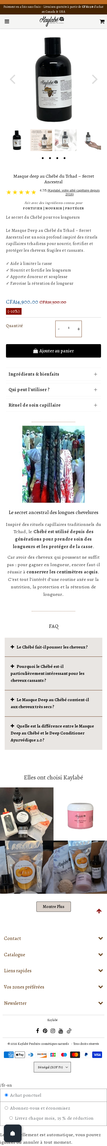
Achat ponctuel (25, 1095)
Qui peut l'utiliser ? (29, 389)
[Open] (13, 1133)
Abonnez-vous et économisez (39, 1108)
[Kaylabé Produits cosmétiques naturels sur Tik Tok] (69, 1032)
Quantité (14, 326)
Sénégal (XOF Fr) (50, 1067)
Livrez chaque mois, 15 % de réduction (54, 1118)
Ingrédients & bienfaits (34, 374)
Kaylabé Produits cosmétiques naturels (43, 1044)
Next (95, 78)
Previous (12, 78)
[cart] (102, 21)
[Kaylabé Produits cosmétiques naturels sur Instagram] (53, 1032)
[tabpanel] (17, 140)
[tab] (53, 647)
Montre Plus (53, 907)
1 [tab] (42, 157)
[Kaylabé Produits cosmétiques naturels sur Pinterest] (45, 1032)
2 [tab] (49, 157)
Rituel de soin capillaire (35, 405)
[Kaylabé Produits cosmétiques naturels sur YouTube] (61, 1032)
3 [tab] (57, 157)
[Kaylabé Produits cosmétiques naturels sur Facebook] (38, 1032)
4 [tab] (64, 157)
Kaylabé (52, 1020)
